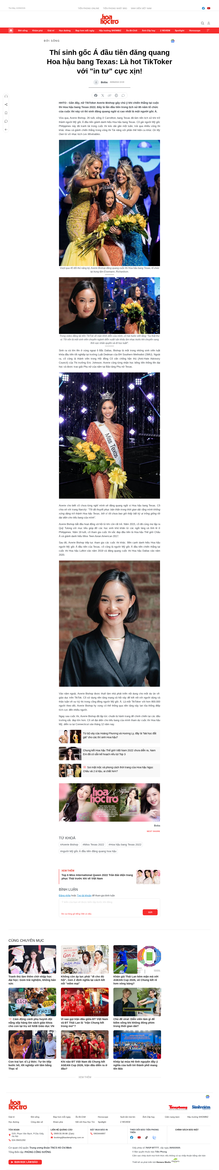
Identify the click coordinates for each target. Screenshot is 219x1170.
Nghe (6, 96)
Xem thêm (208, 30)
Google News (172, 41)
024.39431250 (18, 1140)
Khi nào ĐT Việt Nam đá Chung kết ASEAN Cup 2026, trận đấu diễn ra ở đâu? (84, 1065)
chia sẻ (96, 96)
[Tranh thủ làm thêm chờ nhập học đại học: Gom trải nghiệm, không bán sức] (32, 959)
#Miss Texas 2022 (93, 844)
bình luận (123, 96)
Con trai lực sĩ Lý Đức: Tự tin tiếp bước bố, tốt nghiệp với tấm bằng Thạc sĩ (30, 1065)
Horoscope (194, 30)
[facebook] (203, 8)
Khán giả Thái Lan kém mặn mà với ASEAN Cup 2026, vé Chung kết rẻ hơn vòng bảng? (135, 980)
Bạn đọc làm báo (26, 1162)
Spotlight (179, 30)
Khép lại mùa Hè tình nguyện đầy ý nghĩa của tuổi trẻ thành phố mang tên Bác (135, 1065)
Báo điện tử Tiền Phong (109, 19)
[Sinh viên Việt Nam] (201, 1108)
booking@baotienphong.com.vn (69, 1137)
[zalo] (156, 1137)
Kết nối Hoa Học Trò (85, 1122)
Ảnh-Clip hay (148, 30)
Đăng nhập (65, 895)
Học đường (65, 30)
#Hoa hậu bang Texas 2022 (125, 844)
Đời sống (23, 30)
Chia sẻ (6, 105)
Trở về (6, 130)
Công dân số (37, 1122)
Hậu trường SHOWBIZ (110, 30)
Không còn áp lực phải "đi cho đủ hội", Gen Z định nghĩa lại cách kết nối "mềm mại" (83, 980)
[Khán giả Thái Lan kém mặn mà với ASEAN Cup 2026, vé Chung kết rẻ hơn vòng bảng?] (137, 959)
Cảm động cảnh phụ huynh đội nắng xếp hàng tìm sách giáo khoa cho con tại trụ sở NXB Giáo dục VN (31, 1023)
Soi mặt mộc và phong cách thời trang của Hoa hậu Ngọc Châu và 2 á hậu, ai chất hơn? (118, 769)
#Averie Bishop (69, 844)
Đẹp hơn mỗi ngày (85, 30)
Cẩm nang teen (172, 1117)
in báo (116, 96)
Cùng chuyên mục (26, 940)
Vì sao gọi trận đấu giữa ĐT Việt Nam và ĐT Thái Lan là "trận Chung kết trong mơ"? (84, 1023)
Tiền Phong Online (88, 8)
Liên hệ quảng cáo (61, 1129)
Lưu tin (6, 113)
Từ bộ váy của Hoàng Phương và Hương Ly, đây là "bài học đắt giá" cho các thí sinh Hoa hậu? (119, 735)
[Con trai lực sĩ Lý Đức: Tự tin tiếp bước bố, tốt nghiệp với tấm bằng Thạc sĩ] (32, 1044)
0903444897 (99, 1133)
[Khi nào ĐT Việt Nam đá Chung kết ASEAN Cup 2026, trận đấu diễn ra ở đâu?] (85, 1044)
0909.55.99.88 (61, 1133)
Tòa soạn (13, 1129)
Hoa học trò (17, 1105)
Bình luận (6, 121)
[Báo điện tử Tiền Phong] (178, 1108)
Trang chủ (10, 30)
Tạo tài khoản (84, 895)
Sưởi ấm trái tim (127, 1117)
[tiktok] (148, 1137)
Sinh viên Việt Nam (141, 8)
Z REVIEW (165, 30)
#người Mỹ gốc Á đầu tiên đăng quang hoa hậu (88, 851)
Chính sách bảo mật (187, 1129)
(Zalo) (71, 1133)
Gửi (150, 912)
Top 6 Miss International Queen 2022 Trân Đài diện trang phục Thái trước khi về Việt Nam (97, 877)
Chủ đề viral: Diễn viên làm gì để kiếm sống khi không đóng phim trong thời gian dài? (134, 1023)
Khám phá (37, 30)
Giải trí (51, 30)
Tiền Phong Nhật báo (115, 8)
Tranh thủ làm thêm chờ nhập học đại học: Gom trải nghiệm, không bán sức (32, 980)
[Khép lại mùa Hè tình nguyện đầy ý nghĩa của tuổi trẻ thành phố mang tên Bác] (137, 1044)
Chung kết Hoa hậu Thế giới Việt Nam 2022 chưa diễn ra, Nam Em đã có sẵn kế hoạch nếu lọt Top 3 (119, 752)
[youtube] (209, 8)
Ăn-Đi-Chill (131, 30)
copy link (109, 96)
